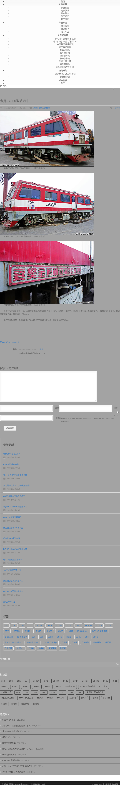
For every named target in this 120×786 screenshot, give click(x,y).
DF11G (17, 631)
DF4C (69, 625)
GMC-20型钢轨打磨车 (12, 517)
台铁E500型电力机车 (12, 454)
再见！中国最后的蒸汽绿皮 (13, 772)
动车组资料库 (65, 47)
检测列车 (20, 648)
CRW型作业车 (9, 602)
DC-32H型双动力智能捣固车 (15, 549)
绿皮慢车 (65, 13)
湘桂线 (41, 648)
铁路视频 (65, 26)
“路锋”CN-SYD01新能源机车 (15, 507)
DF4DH (88, 625)
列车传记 (65, 16)
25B (6, 625)
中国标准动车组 (32, 643)
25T (30, 625)
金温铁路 (52, 648)
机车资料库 (65, 50)
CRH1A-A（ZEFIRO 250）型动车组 (17, 766)
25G (14, 625)
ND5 (33, 637)
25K (22, 625)
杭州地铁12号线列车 (11, 538)
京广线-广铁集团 (50, 643)
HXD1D (38, 631)
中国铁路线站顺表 (65, 44)
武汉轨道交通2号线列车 (13, 581)
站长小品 (65, 32)
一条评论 (116, 108)
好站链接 (63, 80)
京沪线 (64, 643)
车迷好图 (63, 22)
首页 (63, 1)
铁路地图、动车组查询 (65, 74)
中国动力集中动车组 (13, 643)
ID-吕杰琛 (9, 637)
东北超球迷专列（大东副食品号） (17, 486)
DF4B (49, 625)
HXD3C (49, 631)
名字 (57, 408)
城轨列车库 (65, 55)
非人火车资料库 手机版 (65, 39)
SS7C (68, 637)
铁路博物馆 (65, 77)
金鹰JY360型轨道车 (14, 101)
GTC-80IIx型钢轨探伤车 (13, 591)
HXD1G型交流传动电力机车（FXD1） (18, 749)
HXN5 (70, 631)
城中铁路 (65, 19)
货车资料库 (65, 58)
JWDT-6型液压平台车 (12, 570)
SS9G (95, 637)
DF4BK (59, 625)
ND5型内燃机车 (9, 743)
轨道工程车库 (65, 61)
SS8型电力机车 (8, 720)
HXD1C (27, 631)
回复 (41, 349)
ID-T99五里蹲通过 (99, 631)
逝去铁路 (65, 10)
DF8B (109, 625)
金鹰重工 (46, 108)
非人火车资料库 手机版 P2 (65, 41)
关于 (63, 83)
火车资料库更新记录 (65, 67)
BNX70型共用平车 (11, 464)
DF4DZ (99, 625)
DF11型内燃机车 (9, 755)
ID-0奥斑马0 (82, 631)
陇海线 (63, 648)
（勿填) (58, 418)
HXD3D (60, 631)
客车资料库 (65, 53)
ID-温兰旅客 (22, 637)
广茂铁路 (85, 643)
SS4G (59, 637)
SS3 (41, 637)
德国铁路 (97, 643)
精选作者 (65, 29)
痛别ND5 (6, 737)
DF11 (7, 631)
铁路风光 (65, 8)
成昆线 (108, 643)
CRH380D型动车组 (10, 760)
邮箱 (116, 408)
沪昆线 (31, 648)
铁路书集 (63, 70)
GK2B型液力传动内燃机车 (14, 496)
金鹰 (40, 108)
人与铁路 (63, 4)
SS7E (78, 637)
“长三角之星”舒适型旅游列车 (15, 475)
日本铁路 (8, 648)
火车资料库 (63, 35)
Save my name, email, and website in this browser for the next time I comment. (89, 419)
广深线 (74, 643)
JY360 (35, 108)
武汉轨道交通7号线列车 (13, 528)
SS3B (50, 637)
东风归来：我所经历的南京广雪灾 (16, 726)
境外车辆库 (65, 64)
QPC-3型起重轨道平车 (12, 560)
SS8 (87, 637)
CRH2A (39, 625)
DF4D (78, 625)
